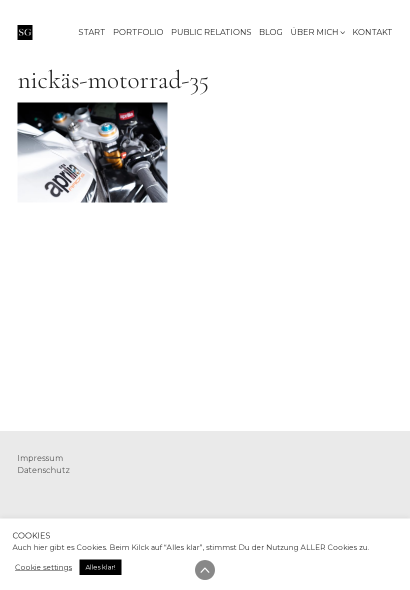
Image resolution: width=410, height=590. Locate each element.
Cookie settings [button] (43, 567)
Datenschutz (44, 470)
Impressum (40, 458)
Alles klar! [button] (101, 567)
